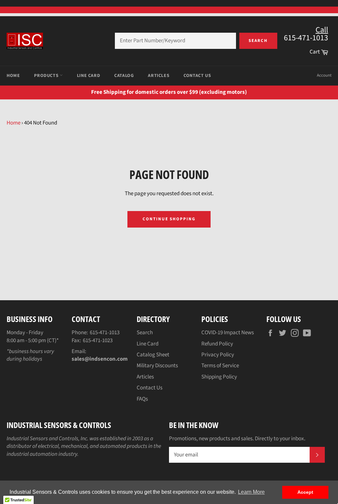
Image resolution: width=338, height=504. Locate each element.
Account (324, 75)
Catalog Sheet (153, 355)
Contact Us (197, 75)
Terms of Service (220, 366)
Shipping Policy (219, 377)
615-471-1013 (104, 333)
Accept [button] (305, 492)
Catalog (124, 75)
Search (258, 41)
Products (46, 75)
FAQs (142, 399)
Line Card (88, 75)
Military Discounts (157, 366)
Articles (158, 75)
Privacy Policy (217, 355)
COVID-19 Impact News (227, 333)
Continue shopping (169, 219)
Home (13, 75)
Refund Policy (217, 344)
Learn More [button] (251, 492)
